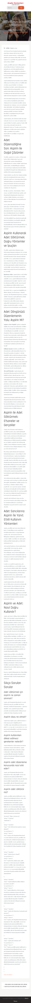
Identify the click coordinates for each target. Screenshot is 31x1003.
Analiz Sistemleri (15, 3)
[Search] (21, 7)
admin (8, 48)
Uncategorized (8, 974)
